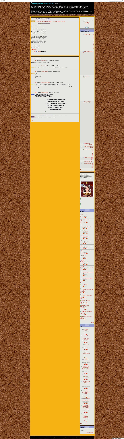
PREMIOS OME (86, 236)
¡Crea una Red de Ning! (10, 0)
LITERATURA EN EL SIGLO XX (88, 273)
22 (87, 222)
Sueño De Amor (85, 361)
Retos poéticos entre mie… (87, 278)
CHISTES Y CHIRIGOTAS (87, 311)
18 (87, 238)
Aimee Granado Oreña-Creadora (43, 437)
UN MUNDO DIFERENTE (85, 417)
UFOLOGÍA (85, 256)
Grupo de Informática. (87, 241)
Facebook (39, 51)
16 (87, 253)
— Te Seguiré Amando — (86, 354)
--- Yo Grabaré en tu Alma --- (85, 384)
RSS (32, 120)
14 (84, 228)
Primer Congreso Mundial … (88, 316)
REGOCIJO (90, 161)
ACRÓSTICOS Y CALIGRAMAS (86, 306)
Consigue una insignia (90, 432)
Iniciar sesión (106, 0)
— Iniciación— (85, 330)
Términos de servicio (89, 437)
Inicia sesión (87, 23)
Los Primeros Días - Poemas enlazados (85, 369)
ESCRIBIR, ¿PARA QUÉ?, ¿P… (88, 267)
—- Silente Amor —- (85, 376)
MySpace (34, 51)
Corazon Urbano (86, 214)
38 (87, 303)
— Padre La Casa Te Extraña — (85, 339)
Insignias (65, 437)
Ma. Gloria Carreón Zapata (86, 395)
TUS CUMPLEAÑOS (85, 400)
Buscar (122, 0)
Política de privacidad (81, 437)
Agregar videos (84, 423)
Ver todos (92, 170)
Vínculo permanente (35, 60)
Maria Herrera (43, 60)
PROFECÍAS (85, 284)
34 (84, 238)
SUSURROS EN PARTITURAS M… (88, 290)
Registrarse (101, 0)
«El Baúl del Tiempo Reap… (88, 219)
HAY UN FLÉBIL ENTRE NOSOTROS (85, 408)
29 (87, 233)
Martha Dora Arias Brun (45, 82)
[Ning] (2, 1)
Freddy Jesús (44, 21)
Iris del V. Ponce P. (44, 71)
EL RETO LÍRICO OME (87, 295)
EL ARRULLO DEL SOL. (93, 42)
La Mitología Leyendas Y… (88, 226)
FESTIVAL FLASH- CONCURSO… (86, 261)
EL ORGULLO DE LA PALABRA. (86, 393)
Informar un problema (72, 437)
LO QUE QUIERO (91, 147)
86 (84, 222)
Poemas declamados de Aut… (88, 246)
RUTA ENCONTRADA (93, 152)
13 (84, 233)
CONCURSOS (62, 21)
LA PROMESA (91, 144)
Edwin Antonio (44, 65)
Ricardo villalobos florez (86, 402)
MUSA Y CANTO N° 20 (87, 300)
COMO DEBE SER (92, 158)
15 (87, 264)
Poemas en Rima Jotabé (87, 250)
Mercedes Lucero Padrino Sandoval (47, 114)
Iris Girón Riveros (44, 92)
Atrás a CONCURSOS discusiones (44, 23)
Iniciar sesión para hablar (116, 438)
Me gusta (34, 49)
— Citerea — (85, 345)
